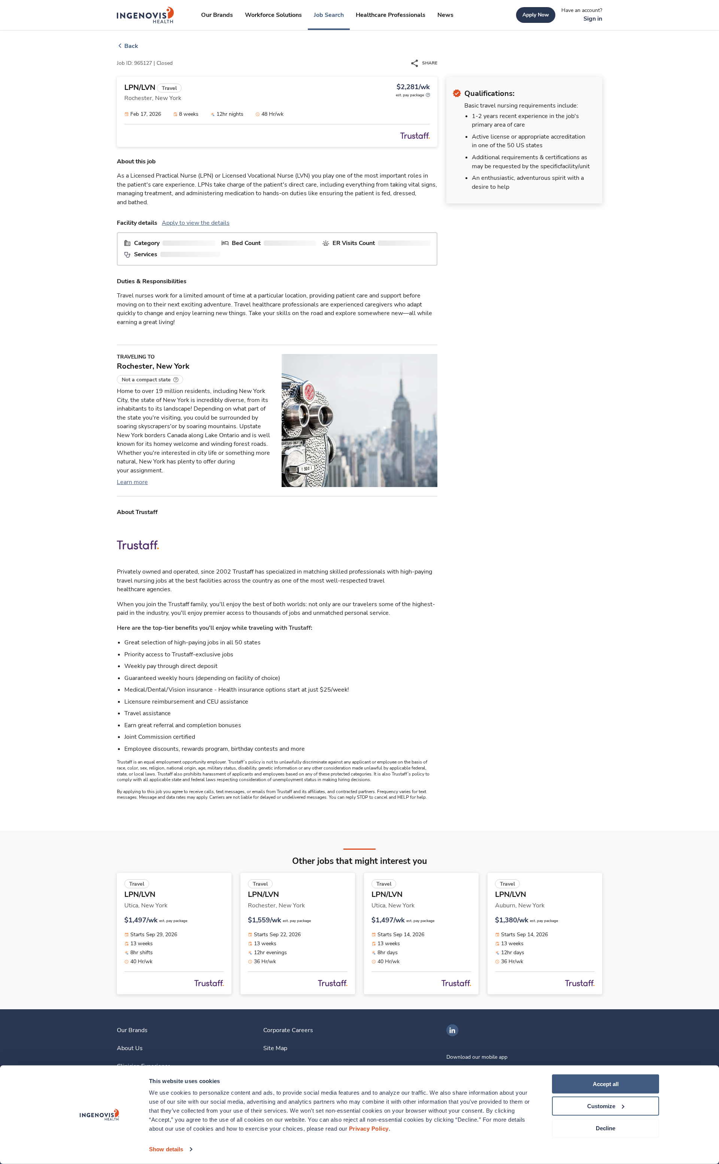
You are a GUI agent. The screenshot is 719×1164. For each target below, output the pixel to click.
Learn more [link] (132, 482)
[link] (145, 15)
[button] (150, 379)
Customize (601, 1106)
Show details (166, 1149)
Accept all (606, 1084)
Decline (605, 1128)
